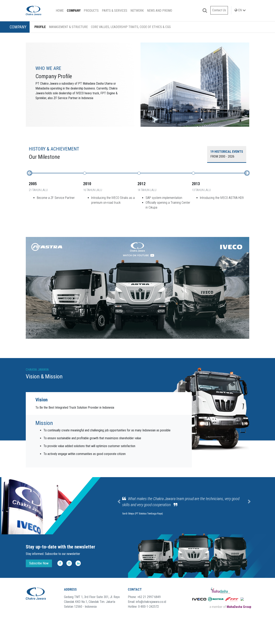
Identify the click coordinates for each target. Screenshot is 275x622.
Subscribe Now (39, 563)
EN (240, 10)
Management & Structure (68, 27)
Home (60, 10)
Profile (40, 27)
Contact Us (219, 10)
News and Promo (159, 10)
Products (91, 10)
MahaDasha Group (239, 607)
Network (137, 10)
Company (74, 10)
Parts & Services (114, 10)
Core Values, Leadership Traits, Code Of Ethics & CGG (131, 27)
